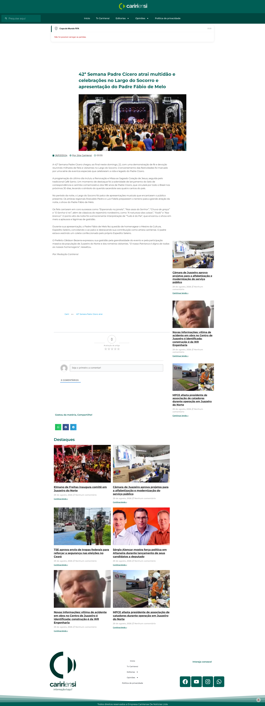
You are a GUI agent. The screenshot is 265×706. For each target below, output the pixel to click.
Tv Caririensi (102, 18)
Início (87, 18)
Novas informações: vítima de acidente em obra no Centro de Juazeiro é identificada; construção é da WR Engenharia (80, 617)
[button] (58, 427)
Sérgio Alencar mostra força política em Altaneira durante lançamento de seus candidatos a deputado (140, 553)
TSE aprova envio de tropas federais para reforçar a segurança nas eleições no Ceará (81, 553)
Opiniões (140, 18)
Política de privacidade (168, 18)
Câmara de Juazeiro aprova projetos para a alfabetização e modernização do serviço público (141, 490)
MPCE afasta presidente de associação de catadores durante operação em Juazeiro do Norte (141, 615)
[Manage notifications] (258, 700)
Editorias (121, 18)
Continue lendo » (61, 499)
